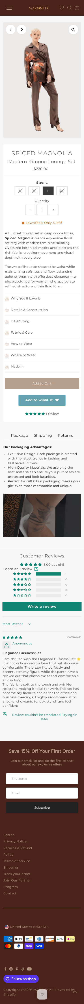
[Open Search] (69, 8)
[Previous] (11, 30)
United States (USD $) (28, 927)
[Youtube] (29, 969)
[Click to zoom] (73, 30)
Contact (9, 893)
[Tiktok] (22, 969)
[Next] (22, 30)
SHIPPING (43, 435)
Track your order (16, 874)
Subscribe (42, 807)
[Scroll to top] (75, 991)
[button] (35, 414)
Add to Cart (42, 383)
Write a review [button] (42, 606)
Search (9, 835)
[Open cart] (77, 8)
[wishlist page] (62, 8)
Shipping (10, 867)
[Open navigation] (12, 7)
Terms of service (16, 861)
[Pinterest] (17, 969)
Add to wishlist (39, 400)
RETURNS (65, 435)
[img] (12, 637)
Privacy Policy (15, 841)
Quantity (42, 201)
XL (64, 191)
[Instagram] (11, 969)
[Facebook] (5, 969)
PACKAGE (19, 435)
